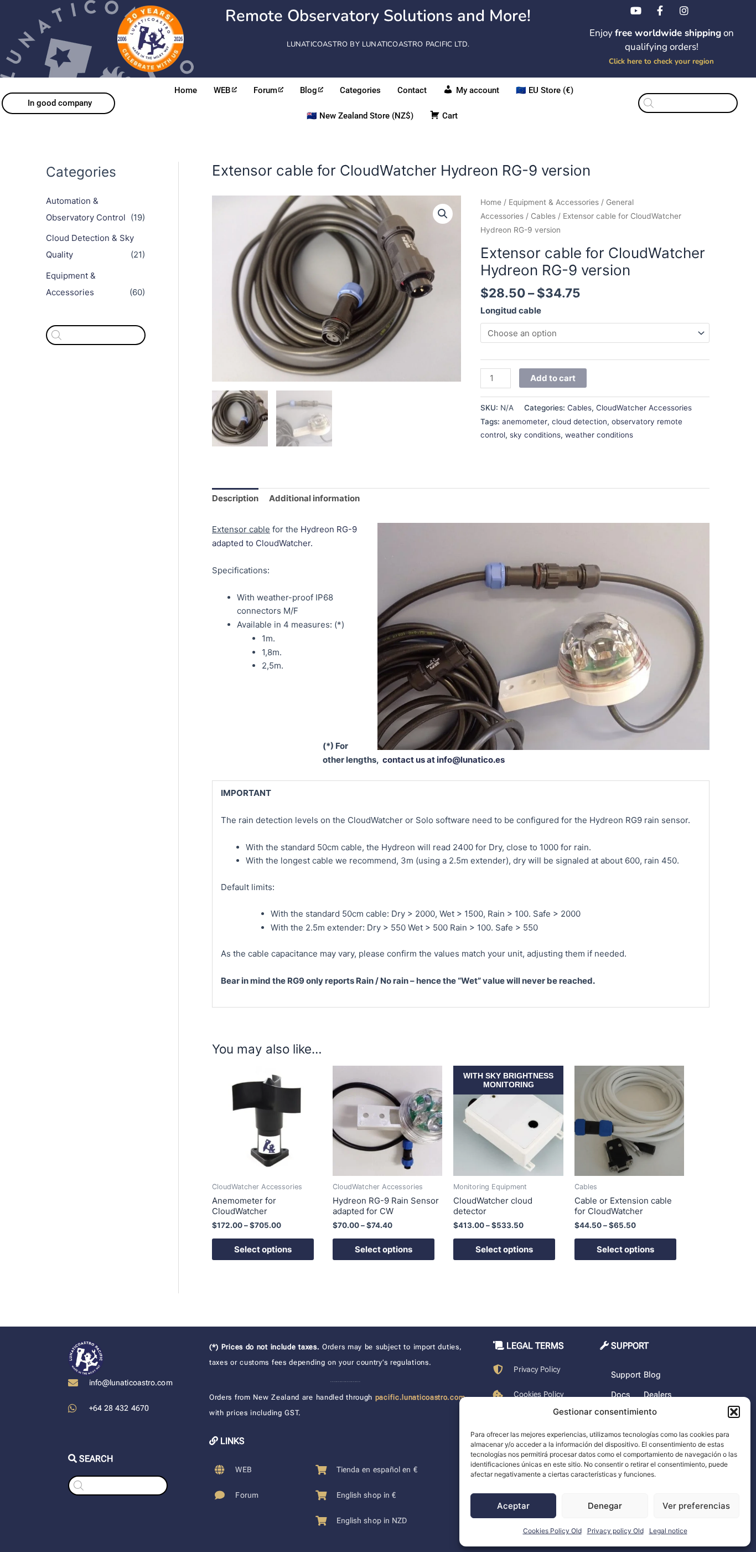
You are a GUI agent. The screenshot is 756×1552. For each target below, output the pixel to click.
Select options (263, 1249)
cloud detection (579, 421)
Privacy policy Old (615, 1531)
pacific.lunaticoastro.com (420, 1397)
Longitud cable (510, 310)
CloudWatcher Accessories (644, 407)
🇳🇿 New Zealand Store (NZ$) (360, 116)
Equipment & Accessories (554, 202)
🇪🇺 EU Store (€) (544, 90)
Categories (360, 90)
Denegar (605, 1505)
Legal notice (668, 1531)
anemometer (524, 421)
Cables (543, 216)
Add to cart (553, 378)
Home (185, 90)
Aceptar (513, 1505)
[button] (733, 1411)
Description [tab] (235, 498)
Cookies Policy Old (552, 1531)
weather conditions (599, 434)
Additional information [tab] (314, 498)
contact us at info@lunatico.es (443, 759)
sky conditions (535, 434)
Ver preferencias (696, 1505)
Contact (412, 90)
